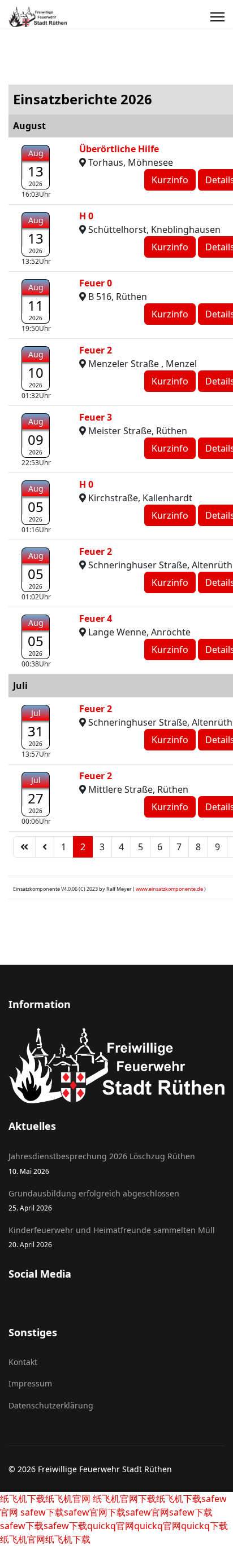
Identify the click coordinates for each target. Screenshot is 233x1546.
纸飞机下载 (22, 1498)
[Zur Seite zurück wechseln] (44, 847)
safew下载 (41, 1512)
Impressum (30, 1383)
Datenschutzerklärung (50, 1405)
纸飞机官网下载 (123, 1498)
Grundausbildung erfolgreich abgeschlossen (93, 1200)
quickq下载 (204, 1526)
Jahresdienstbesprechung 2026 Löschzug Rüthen (101, 1163)
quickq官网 (110, 1526)
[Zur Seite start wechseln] (24, 847)
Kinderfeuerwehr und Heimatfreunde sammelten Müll (111, 1237)
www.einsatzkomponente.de (169, 889)
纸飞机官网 (67, 1498)
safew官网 (147, 1512)
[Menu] (217, 17)
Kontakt (22, 1362)
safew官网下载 (95, 1512)
